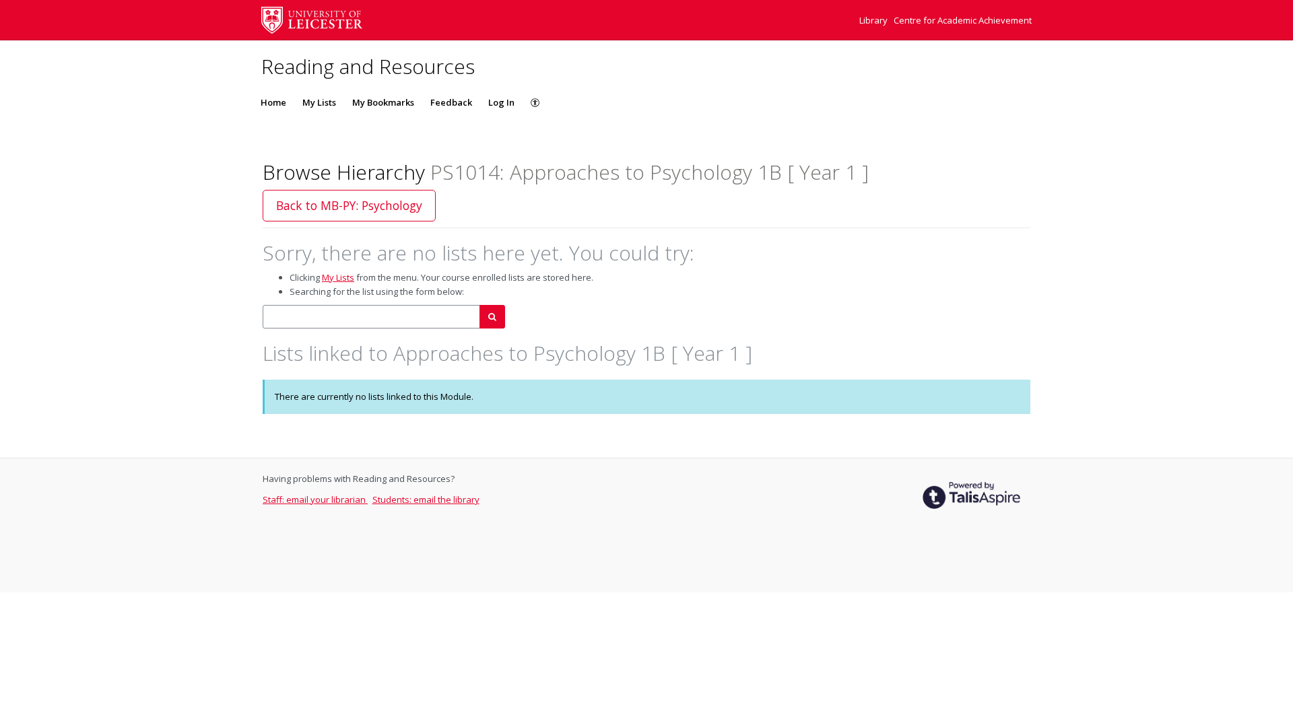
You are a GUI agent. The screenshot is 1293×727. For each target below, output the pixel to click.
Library (874, 20)
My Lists (319, 102)
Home (273, 102)
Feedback (451, 102)
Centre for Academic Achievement (963, 20)
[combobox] (371, 316)
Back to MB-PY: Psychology (349, 205)
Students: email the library (425, 499)
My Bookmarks (383, 102)
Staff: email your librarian (315, 499)
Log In (501, 102)
